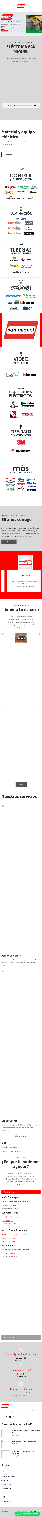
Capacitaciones (8, 1493)
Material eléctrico (9, 1476)
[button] (27, 1514)
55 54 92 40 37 (13, 1208)
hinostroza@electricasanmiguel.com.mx (15, 1250)
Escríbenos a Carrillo (21, 1377)
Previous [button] (33, 567)
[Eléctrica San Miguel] (21, 6)
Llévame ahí (21, 784)
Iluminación (7, 1484)
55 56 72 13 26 (10, 1221)
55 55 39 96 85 (11, 1205)
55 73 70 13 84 (13, 1224)
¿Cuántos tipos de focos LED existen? (24, 1441)
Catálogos (6, 1501)
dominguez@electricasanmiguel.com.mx (15, 1201)
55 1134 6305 (13, 1241)
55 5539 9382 (10, 1238)
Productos (8, 154)
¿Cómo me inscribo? (4, 30)
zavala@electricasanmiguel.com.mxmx (14, 1234)
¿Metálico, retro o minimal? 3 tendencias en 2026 (26, 1432)
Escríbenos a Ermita (21, 1374)
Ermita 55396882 (21, 1358)
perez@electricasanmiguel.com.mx (13, 1217)
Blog (4, 1497)
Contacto (8, 542)
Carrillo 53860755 (21, 1361)
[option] (21, 574)
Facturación (7, 1488)
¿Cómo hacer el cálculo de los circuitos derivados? (24, 1452)
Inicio (5, 1472)
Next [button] (37, 567)
